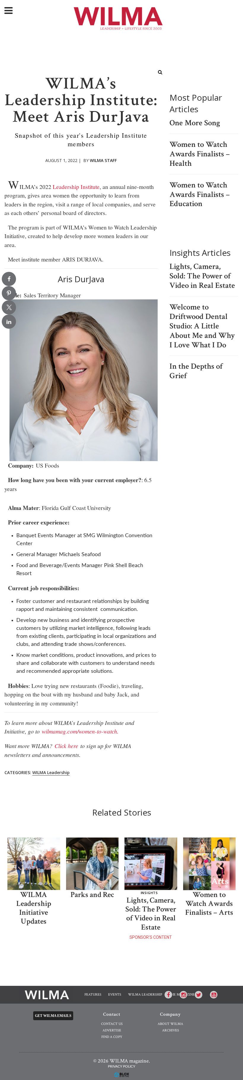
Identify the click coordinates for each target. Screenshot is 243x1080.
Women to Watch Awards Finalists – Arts (209, 903)
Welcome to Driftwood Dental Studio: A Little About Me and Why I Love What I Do (202, 326)
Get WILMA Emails (53, 1016)
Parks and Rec (92, 895)
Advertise (112, 1030)
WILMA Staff (103, 160)
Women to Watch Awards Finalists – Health (200, 154)
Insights (149, 892)
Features (92, 994)
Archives (170, 1030)
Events (114, 994)
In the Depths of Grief (196, 371)
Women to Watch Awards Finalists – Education (200, 194)
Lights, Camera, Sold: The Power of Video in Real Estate (202, 276)
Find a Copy (111, 1037)
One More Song (195, 123)
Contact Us (112, 1024)
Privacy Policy (121, 1066)
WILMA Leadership (51, 772)
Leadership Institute (76, 187)
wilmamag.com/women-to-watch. (80, 731)
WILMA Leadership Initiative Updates (33, 908)
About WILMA (170, 1024)
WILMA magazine (121, 18)
